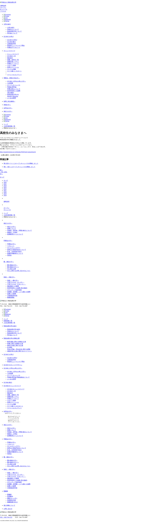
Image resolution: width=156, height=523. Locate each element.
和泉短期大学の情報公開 (12, 338)
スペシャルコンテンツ (14, 74)
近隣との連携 (11, 293)
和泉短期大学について (14, 31)
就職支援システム (13, 61)
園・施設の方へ (9, 261)
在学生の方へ (8, 108)
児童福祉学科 (11, 43)
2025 (5, 184)
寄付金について (12, 33)
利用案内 (10, 496)
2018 (5, 195)
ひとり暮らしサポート (14, 71)
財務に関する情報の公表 (15, 343)
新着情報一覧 (8, 321)
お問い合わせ (8, 508)
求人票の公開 (11, 269)
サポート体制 (11, 65)
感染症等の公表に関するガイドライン (19, 351)
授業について (11, 228)
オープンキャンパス (13, 85)
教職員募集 (10, 297)
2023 (5, 187)
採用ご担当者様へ (9, 101)
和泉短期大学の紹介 (10, 326)
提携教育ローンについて (15, 234)
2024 (5, 185)
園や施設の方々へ (13, 267)
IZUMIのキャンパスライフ (12, 386)
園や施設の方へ (12, 265)
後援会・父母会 (12, 232)
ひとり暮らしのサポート (15, 406)
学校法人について (13, 29)
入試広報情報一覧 (9, 126)
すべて (2, 177)
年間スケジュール (13, 67)
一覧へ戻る (3, 172)
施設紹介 (10, 58)
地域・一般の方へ (9, 277)
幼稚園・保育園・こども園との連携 (18, 292)
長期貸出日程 (11, 500)
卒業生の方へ (8, 240)
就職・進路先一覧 (13, 395)
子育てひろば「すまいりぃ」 (16, 284)
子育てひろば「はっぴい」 (16, 282)
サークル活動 (11, 69)
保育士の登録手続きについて (16, 249)
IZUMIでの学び (9, 36)
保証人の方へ (8, 111)
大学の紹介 (7, 24)
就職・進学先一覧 (13, 60)
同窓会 (9, 255)
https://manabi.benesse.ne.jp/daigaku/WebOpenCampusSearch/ (18, 152)
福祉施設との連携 (13, 286)
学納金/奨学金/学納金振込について (18, 377)
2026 (5, 182)
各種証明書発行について (15, 253)
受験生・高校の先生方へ (12, 78)
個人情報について (9, 505)
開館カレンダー (12, 498)
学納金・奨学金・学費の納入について (19, 230)
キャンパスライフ (9, 51)
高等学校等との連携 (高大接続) (17, 288)
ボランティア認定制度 (14, 290)
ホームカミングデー (13, 247)
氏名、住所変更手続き (14, 251)
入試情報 (10, 83)
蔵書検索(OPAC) (12, 502)
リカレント (10, 246)
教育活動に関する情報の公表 (16, 341)
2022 (5, 189)
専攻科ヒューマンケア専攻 (16, 45)
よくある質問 (11, 98)
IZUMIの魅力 (11, 42)
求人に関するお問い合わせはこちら (18, 270)
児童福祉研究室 (12, 295)
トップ (6, 124)
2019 (5, 193)
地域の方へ (7, 104)
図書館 (6, 491)
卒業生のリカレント (13, 47)
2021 (5, 190)
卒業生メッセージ (13, 63)
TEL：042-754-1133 (6, 517)
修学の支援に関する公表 (15, 345)
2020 (5, 192)
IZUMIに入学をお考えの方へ (16, 81)
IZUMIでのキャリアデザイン (13, 365)
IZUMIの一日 (11, 56)
